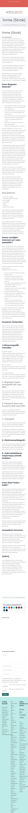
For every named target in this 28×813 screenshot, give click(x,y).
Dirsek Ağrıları (12, 728)
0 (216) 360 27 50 (5, 726)
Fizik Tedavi (12, 750)
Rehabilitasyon (14, 798)
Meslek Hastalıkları (13, 772)
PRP (12, 797)
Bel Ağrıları (12, 712)
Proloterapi (13, 795)
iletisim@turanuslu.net (7, 734)
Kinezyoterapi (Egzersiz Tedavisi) (14, 761)
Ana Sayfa (4, 25)
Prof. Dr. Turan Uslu (9, 597)
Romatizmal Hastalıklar (14, 801)
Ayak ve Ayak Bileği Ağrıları (14, 705)
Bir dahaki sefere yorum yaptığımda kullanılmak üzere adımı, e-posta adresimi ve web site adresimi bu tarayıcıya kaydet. (13, 680)
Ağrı (12, 701)
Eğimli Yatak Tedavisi (14, 738)
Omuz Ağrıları (12, 791)
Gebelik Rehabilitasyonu (14, 753)
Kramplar (13, 764)
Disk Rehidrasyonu (14, 731)
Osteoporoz (13, 793)
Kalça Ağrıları (12, 757)
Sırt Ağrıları (12, 804)
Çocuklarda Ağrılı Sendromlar (13, 724)
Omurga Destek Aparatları (13, 786)
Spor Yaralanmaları (14, 808)
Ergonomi (13, 747)
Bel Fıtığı (12, 716)
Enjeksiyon (13, 746)
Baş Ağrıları (12, 709)
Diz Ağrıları (12, 735)
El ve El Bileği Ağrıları (14, 743)
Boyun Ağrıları (12, 719)
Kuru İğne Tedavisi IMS (13, 768)
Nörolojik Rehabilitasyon (13, 25)
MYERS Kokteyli (13, 775)
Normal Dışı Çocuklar (13, 779)
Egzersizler (13, 741)
